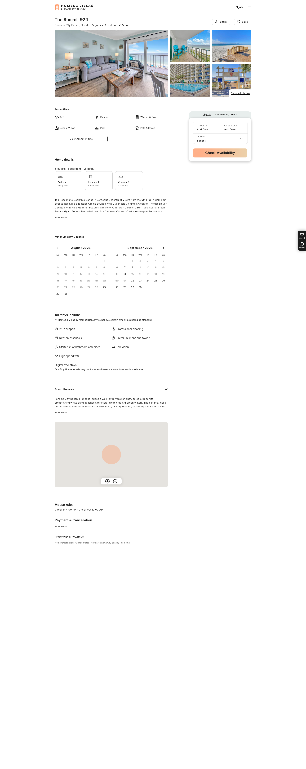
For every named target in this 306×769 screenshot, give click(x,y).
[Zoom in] (107, 481)
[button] (104, 287)
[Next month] (164, 248)
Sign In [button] (240, 7)
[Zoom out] (115, 481)
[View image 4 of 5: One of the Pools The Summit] (190, 80)
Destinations (68, 542)
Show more (61, 217)
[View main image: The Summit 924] (111, 63)
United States (82, 542)
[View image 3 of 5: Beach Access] (231, 46)
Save (245, 21)
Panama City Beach (108, 542)
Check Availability (220, 153)
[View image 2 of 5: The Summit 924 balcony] (190, 46)
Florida (94, 542)
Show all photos (240, 93)
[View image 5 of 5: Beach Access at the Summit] (231, 80)
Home (58, 542)
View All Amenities (81, 139)
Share (223, 21)
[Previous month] (58, 248)
